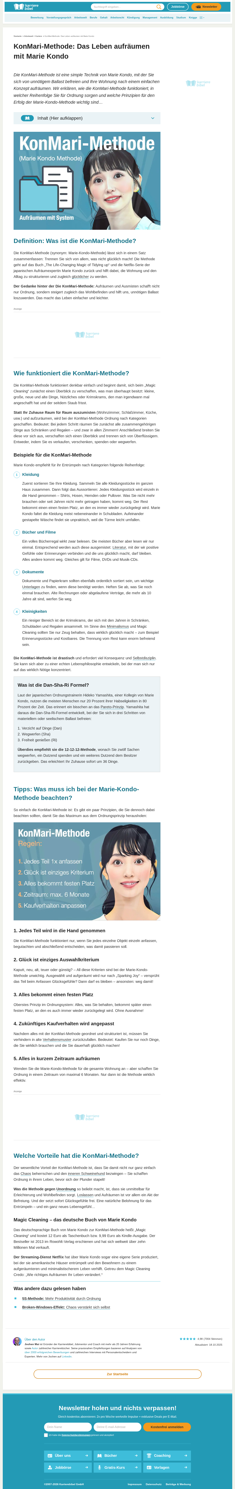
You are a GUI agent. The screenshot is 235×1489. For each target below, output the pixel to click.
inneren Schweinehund (86, 1174)
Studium (181, 17)
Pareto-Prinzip (112, 707)
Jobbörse (178, 6)
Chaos (26, 1174)
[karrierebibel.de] (26, 7)
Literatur (119, 547)
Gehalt (103, 17)
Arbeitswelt (80, 17)
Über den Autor (35, 1339)
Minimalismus (118, 626)
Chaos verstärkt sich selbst (66, 1307)
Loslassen (85, 1195)
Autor (35, 1348)
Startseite (18, 36)
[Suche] (159, 7)
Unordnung (66, 1189)
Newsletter (210, 6)
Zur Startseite (117, 1374)
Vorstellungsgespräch (58, 17)
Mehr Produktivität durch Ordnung (61, 1299)
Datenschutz (154, 1484)
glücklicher (80, 277)
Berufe (93, 17)
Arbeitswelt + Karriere (33, 36)
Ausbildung (166, 17)
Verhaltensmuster (57, 1040)
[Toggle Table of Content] (87, 118)
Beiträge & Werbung (178, 1484)
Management (150, 17)
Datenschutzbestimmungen (76, 1435)
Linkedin (67, 1356)
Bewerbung (37, 17)
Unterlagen (31, 587)
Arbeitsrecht (117, 17)
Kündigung (133, 17)
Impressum (135, 1484)
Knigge (193, 17)
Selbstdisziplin (144, 658)
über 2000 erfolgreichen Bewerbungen (47, 1352)
